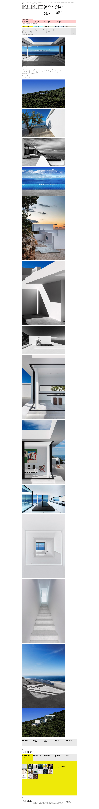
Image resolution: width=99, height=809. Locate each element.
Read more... (63, 766)
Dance (45, 7)
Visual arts (46, 14)
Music (45, 12)
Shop (67, 26)
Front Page (31, 34)
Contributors (58, 7)
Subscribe (58, 11)
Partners (57, 5)
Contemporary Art (48, 6)
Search (57, 12)
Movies (45, 11)
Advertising (58, 8)
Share (57, 10)
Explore (57, 740)
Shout (57, 13)
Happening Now (36, 26)
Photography (47, 13)
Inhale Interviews (25, 26)
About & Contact (59, 6)
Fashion (46, 9)
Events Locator (47, 26)
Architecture (47, 5)
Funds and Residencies (59, 26)
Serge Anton (32, 77)
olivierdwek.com (34, 75)
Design (45, 8)
